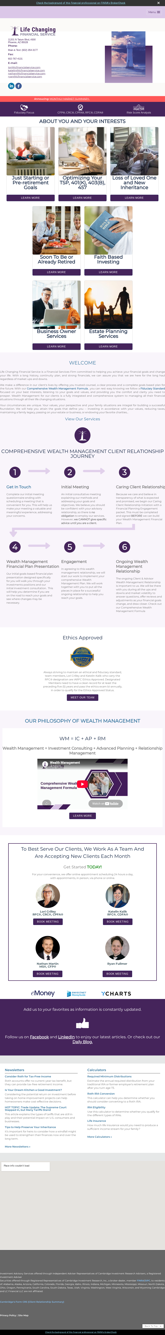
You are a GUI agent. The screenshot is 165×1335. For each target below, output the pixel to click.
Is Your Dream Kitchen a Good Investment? (33, 1090)
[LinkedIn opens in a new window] (11, 86)
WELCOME (82, 363)
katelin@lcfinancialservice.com (26, 70)
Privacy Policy (8, 1315)
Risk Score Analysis (139, 112)
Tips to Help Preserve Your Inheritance (30, 1127)
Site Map (23, 1315)
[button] (154, 12)
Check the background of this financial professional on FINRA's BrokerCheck (80, 3)
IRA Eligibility (96, 1107)
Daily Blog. (83, 1041)
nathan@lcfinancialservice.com (26, 73)
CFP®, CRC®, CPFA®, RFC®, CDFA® (80, 112)
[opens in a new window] (82, 1030)
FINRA (140, 1280)
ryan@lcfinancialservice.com (25, 76)
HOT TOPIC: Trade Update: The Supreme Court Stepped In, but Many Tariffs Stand (36, 1108)
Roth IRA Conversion (101, 1093)
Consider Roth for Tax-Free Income (28, 1076)
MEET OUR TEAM (82, 697)
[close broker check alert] (158, 3)
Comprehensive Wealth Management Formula (57, 388)
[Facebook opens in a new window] (18, 86)
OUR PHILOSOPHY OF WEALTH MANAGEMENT (82, 721)
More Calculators (99, 1136)
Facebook (39, 1037)
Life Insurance (96, 1120)
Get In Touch (18, 487)
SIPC (147, 1280)
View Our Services (82, 419)
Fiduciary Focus (24, 112)
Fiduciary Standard (153, 388)
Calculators (96, 1070)
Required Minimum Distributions (109, 1076)
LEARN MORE (30, 197)
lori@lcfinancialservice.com (24, 67)
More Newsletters (17, 1146)
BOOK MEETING (48, 921)
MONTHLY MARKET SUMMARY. (69, 98)
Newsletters (14, 1070)
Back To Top (151, 1326)
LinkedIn (66, 1037)
